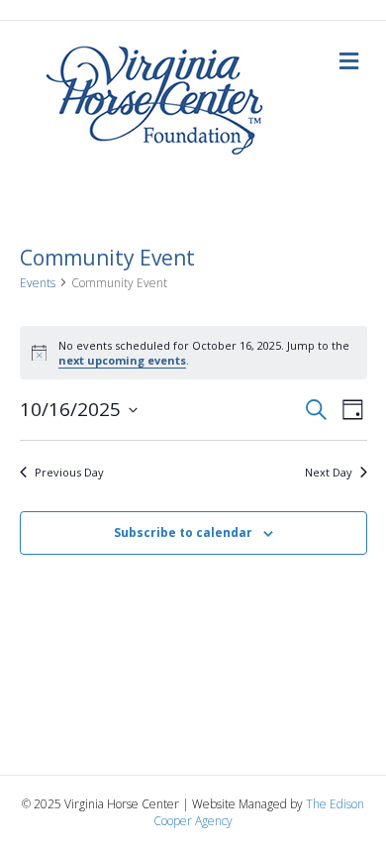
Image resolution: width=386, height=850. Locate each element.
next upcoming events (122, 360)
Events (37, 282)
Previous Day (69, 472)
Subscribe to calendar (183, 533)
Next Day (328, 472)
